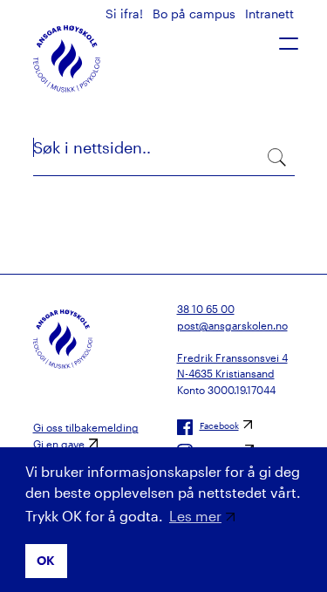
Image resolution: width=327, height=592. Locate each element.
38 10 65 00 (206, 309)
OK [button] (46, 560)
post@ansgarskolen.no (232, 325)
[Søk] (275, 155)
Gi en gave (59, 444)
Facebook (219, 425)
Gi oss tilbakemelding (86, 427)
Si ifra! (126, 13)
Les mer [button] (195, 515)
